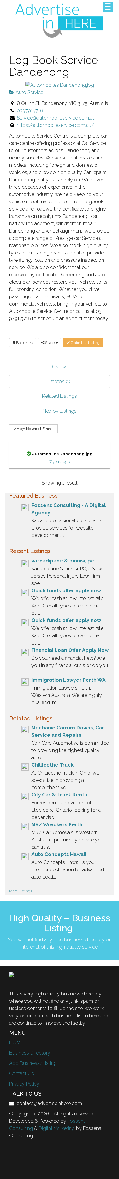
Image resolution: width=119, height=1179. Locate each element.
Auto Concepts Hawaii (58, 854)
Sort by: (32, 429)
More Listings (20, 891)
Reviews (59, 366)
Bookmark (24, 343)
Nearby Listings (59, 411)
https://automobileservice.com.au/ (55, 125)
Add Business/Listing (33, 1063)
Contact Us (21, 1073)
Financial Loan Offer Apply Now (70, 650)
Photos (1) (59, 381)
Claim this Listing (84, 343)
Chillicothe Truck (52, 765)
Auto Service (28, 92)
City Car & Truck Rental (60, 795)
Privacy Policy (24, 1084)
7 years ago (59, 461)
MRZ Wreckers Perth (56, 824)
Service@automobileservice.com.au (56, 118)
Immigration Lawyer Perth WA (68, 680)
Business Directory (29, 1053)
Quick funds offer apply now (66, 590)
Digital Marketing (57, 1128)
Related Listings (59, 396)
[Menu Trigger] (108, 7)
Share (50, 343)
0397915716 (30, 111)
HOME (16, 1042)
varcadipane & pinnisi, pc (62, 561)
